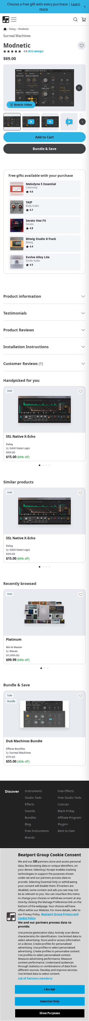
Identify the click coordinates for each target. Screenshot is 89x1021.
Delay (12, 29)
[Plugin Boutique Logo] (5, 19)
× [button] (85, 6)
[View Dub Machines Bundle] (44, 714)
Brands (30, 837)
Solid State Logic (20, 448)
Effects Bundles (15, 749)
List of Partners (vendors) (35, 978)
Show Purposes (50, 1013)
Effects (29, 804)
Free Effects (66, 791)
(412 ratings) (35, 51)
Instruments (33, 791)
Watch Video (23, 105)
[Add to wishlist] (81, 45)
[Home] (5, 29)
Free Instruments (37, 831)
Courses (63, 804)
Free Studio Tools (69, 798)
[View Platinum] (44, 613)
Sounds (30, 811)
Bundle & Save (44, 148)
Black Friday (66, 811)
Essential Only (49, 1001)
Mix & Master (14, 647)
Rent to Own (66, 831)
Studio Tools (33, 798)
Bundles (30, 818)
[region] (44, 934)
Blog (28, 824)
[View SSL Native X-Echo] (44, 409)
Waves (14, 651)
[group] (44, 423)
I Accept (49, 989)
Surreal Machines (17, 35)
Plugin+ (63, 824)
